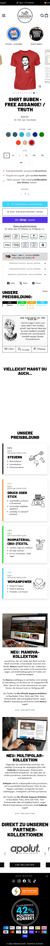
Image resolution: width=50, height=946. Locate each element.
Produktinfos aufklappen (25, 263)
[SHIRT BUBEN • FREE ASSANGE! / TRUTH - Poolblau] (11, 418)
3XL (42, 155)
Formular (25, 349)
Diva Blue (15, 134)
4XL (21, 162)
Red (31, 142)
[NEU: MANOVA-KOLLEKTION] (25, 630)
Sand (25, 142)
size (25, 151)
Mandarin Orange (18, 142)
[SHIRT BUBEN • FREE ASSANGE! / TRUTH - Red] (16, 421)
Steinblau (8, 134)
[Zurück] (4, 853)
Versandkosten (31, 120)
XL (26, 155)
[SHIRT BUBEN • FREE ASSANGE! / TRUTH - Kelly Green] (20, 418)
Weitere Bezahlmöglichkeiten (25, 226)
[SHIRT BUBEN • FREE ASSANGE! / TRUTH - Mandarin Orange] (9, 421)
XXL (34, 155)
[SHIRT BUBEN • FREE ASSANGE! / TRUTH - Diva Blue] (8, 418)
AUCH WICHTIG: (24, 876)
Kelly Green (41, 134)
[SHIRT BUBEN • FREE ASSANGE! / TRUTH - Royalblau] (17, 418)
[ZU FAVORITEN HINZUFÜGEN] (6, 383)
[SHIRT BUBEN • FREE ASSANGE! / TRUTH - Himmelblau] (14, 418)
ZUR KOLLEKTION (25, 710)
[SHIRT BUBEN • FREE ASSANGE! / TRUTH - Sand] (12, 421)
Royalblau (35, 134)
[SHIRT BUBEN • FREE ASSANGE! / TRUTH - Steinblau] (4, 418)
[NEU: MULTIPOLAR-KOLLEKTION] (25, 734)
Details (45, 291)
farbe (25, 129)
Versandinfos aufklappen (25, 269)
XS (29, 162)
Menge (25, 189)
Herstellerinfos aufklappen (25, 274)
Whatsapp (41, 348)
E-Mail (11, 348)
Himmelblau (28, 134)
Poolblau (21, 134)
